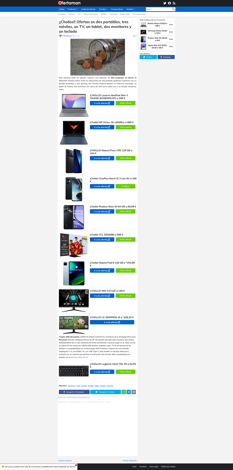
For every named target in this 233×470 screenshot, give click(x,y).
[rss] (174, 3)
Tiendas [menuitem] (102, 9)
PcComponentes (139, 14)
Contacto (143, 467)
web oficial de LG (80, 357)
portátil (84, 386)
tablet (97, 386)
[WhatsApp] (124, 392)
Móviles (104, 14)
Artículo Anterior (65, 460)
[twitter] (164, 3)
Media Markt (125, 14)
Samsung (113, 14)
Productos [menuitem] (72, 9)
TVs (79, 14)
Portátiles (61, 14)
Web (171, 25)
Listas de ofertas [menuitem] (88, 9)
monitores (71, 386)
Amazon (71, 14)
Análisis (125, 186)
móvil (78, 386)
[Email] (134, 392)
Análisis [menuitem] (129, 9)
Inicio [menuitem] (61, 9)
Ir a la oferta (100, 103)
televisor (110, 386)
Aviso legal (154, 467)
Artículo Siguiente (130, 460)
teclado (103, 386)
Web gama (125, 127)
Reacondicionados (91, 14)
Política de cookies (168, 467)
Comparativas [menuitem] (117, 9)
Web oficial (125, 103)
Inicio (134, 467)
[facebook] (169, 3)
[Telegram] (129, 392)
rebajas (91, 386)
